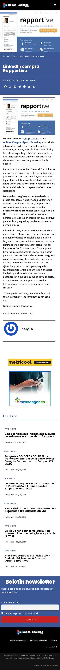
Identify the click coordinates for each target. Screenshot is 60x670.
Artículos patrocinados (18, 640)
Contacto (53, 640)
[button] (55, 5)
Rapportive (32, 138)
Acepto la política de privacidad (21, 613)
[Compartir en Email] (29, 86)
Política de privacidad (46, 665)
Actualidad (8, 56)
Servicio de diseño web (38, 640)
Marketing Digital (22, 56)
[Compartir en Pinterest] (24, 86)
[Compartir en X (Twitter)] (10, 86)
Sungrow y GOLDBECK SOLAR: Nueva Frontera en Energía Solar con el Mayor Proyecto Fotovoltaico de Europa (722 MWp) (29, 459)
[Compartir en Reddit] (19, 86)
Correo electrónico (10, 602)
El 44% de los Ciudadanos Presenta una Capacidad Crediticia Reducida (30, 510)
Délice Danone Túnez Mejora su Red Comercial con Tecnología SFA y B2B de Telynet (29, 533)
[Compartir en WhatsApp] (34, 86)
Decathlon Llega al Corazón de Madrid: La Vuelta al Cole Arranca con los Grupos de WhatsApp (29, 486)
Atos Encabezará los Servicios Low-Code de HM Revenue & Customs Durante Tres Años (27, 558)
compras (24, 314)
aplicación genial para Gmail (20, 142)
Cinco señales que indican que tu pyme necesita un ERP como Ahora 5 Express (30, 435)
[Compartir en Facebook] (5, 86)
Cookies (55, 665)
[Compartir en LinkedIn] (15, 86)
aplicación (14, 314)
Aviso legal (36, 665)
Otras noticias (10, 429)
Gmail (31, 314)
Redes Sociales (37, 56)
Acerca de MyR (51, 647)
